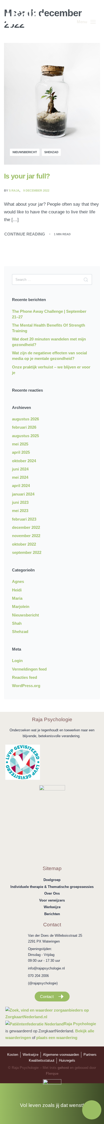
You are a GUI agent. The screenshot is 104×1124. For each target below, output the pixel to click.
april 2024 (21, 485)
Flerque (52, 1074)
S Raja (14, 190)
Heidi (17, 590)
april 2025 (21, 452)
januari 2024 (23, 494)
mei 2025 (20, 444)
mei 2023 (20, 510)
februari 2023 (24, 519)
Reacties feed (24, 677)
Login (17, 660)
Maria (17, 598)
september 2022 (26, 552)
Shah (17, 623)
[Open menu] (86, 21)
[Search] (85, 279)
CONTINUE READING (24, 233)
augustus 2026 (25, 419)
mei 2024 (20, 477)
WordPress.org (26, 685)
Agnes (18, 581)
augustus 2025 (25, 435)
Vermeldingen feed (29, 669)
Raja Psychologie (80, 1023)
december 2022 (26, 527)
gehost (63, 1068)
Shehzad (51, 152)
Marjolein (20, 606)
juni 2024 (20, 469)
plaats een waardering (56, 1037)
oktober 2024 (24, 460)
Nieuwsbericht (25, 152)
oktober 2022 (24, 544)
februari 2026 (24, 427)
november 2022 (26, 535)
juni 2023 (20, 502)
